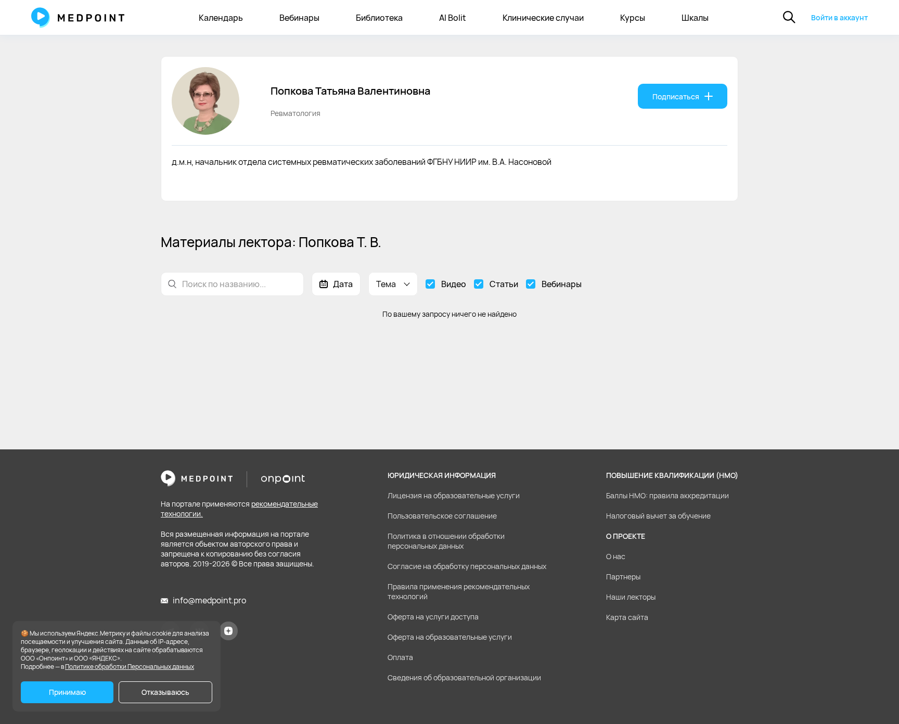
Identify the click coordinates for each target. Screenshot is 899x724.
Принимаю (67, 692)
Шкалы (695, 17)
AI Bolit (452, 17)
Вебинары (299, 17)
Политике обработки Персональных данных (129, 666)
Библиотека (379, 17)
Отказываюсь (165, 692)
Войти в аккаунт (839, 17)
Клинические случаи (543, 17)
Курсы (632, 17)
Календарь (221, 17)
